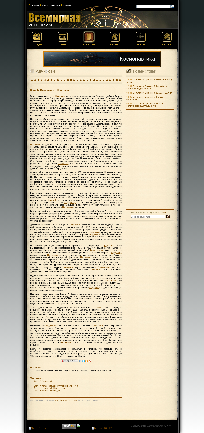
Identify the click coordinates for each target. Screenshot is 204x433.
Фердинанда (70, 202)
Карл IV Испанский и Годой (46, 390)
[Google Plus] (90, 361)
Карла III (52, 200)
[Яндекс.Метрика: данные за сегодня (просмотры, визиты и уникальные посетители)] (38, 428)
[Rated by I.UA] (84, 428)
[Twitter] (83, 361)
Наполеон (60, 96)
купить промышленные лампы (66, 400)
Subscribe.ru (163, 213)
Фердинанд (116, 252)
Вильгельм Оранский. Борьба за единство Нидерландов (146, 87)
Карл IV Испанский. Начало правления (52, 388)
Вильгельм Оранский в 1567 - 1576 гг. (152, 93)
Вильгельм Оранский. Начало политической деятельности (145, 104)
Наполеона (63, 163)
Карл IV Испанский (42, 381)
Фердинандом (96, 250)
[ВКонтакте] (80, 361)
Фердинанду (104, 267)
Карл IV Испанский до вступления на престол (55, 386)
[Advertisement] (150, 159)
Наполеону (52, 255)
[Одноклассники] (86, 361)
